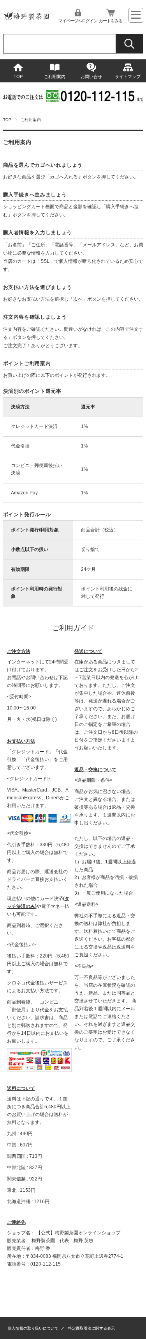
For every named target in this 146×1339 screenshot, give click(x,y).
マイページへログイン (77, 20)
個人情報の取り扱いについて (33, 1328)
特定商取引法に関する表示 (91, 1328)
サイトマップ (128, 76)
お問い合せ (91, 76)
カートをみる (110, 20)
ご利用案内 (54, 76)
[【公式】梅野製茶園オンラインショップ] (26, 22)
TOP (18, 76)
